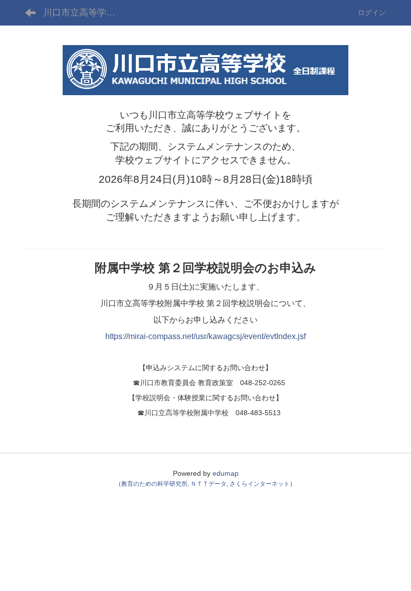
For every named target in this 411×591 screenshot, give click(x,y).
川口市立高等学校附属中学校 (85, 13)
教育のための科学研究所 (154, 483)
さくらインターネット (260, 483)
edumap (226, 473)
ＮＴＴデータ (208, 483)
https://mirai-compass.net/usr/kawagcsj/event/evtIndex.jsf (205, 336)
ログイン (372, 13)
